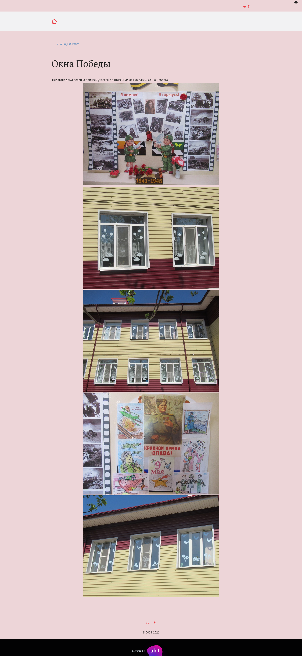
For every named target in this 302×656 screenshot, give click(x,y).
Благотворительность (96, 21)
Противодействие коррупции (213, 21)
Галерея (45, 21)
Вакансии (66, 21)
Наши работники (172, 21)
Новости (25, 21)
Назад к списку (69, 44)
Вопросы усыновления (136, 21)
